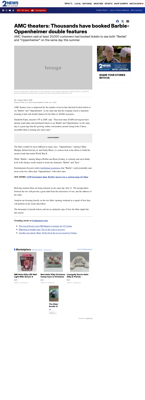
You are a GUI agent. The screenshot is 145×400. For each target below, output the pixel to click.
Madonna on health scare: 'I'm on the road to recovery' (42, 229)
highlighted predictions (50, 167)
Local (78, 3)
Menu (68, 4)
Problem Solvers (102, 10)
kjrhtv (3, 10)
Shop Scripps (121, 3)
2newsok (7, 10)
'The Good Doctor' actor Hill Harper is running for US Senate (45, 226)
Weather (98, 3)
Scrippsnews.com (40, 220)
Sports (108, 3)
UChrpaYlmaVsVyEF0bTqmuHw (10, 10)
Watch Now (135, 3)
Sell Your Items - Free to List (42, 250)
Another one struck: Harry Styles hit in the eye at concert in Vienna (48, 232)
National (87, 3)
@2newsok (13, 10)
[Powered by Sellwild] (89, 318)
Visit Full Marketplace (84, 249)
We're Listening (136, 10)
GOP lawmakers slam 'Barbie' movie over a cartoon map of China (57, 176)
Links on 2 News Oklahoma (119, 10)
